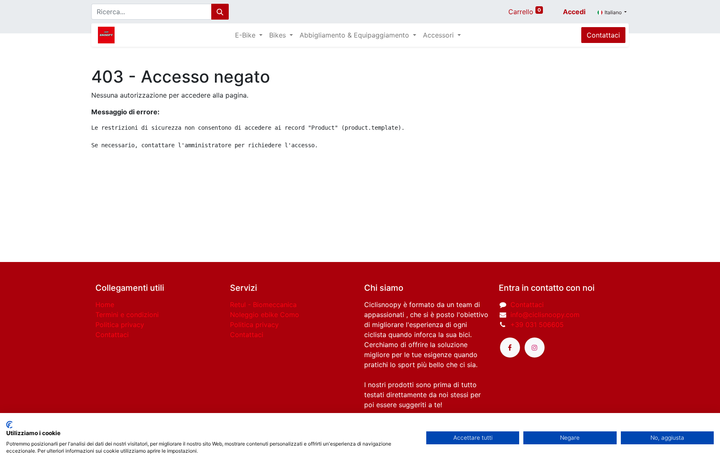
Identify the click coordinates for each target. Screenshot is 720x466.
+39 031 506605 (537, 324)
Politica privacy (119, 324)
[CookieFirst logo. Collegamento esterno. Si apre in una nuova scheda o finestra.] (9, 424)
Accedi (574, 12)
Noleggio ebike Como (264, 314)
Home (104, 304)
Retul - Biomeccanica (263, 304)
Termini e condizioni (127, 314)
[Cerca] (220, 12)
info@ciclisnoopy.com (545, 314)
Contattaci (603, 35)
